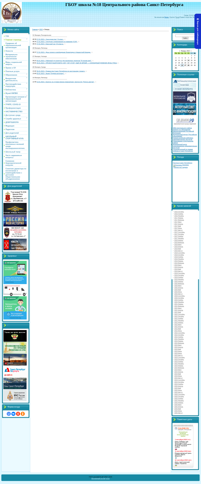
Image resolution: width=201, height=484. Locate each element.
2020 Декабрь (179, 302)
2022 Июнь (178, 331)
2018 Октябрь (179, 255)
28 (188, 65)
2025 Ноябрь (178, 398)
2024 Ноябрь (178, 384)
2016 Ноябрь (178, 214)
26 (182, 65)
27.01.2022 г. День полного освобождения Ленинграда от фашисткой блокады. (64, 52)
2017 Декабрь (179, 238)
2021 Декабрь (179, 320)
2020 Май (177, 290)
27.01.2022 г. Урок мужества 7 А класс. (50, 39)
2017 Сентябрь (179, 232)
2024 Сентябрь (179, 380)
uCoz (108, 478)
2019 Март (178, 265)
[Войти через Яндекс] (18, 414)
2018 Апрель (178, 246)
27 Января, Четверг (40, 56)
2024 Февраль (179, 368)
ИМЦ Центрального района (182, 128)
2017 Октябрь (179, 234)
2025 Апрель (178, 386)
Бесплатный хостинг (98, 478)
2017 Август (178, 230)
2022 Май (177, 329)
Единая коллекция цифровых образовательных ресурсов (183, 138)
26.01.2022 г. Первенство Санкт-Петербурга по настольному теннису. (61, 71)
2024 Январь (178, 365)
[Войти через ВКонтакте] (13, 414)
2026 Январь (178, 402)
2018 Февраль (179, 242)
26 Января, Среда (39, 67)
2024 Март (178, 370)
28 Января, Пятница (40, 48)
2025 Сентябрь (179, 394)
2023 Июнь (178, 351)
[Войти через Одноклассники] (23, 414)
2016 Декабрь (179, 216)
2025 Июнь (178, 390)
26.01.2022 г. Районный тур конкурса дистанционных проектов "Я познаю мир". (64, 60)
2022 (41, 29)
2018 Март (178, 244)
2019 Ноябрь (178, 277)
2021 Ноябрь (178, 318)
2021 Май (177, 312)
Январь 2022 (185, 51)
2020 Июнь (178, 292)
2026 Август (178, 413)
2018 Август (178, 251)
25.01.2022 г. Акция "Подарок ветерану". (50, 73)
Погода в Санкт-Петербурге (182, 163)
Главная (35, 29)
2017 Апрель (178, 224)
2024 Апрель (178, 372)
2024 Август (178, 378)
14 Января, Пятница (40, 77)
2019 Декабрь (179, 279)
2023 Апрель (178, 347)
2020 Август (178, 294)
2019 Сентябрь (179, 273)
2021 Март (178, 308)
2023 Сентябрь (179, 357)
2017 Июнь (178, 228)
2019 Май (177, 269)
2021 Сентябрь (179, 314)
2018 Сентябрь (179, 253)
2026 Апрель (178, 407)
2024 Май (177, 374)
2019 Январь (178, 261)
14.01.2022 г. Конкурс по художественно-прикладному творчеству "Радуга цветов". (65, 82)
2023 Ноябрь (178, 361)
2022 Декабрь (179, 339)
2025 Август (178, 392)
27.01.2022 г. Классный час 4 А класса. (50, 44)
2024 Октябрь (179, 382)
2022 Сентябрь (179, 333)
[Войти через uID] (9, 414)
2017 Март (178, 222)
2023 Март (178, 345)
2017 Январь (178, 218)
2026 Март (178, 404)
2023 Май (177, 349)
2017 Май (177, 226)
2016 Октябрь (179, 212)
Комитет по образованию (181, 129)
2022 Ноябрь (178, 337)
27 (185, 65)
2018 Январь (178, 240)
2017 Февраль (179, 220)
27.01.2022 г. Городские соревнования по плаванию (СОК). (57, 41)
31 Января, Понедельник (42, 35)
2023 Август (178, 355)
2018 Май (177, 248)
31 (176, 68)
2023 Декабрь (179, 363)
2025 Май (177, 388)
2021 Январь (178, 304)
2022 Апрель (178, 326)
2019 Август (178, 271)
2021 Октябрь (179, 316)
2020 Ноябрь (178, 300)
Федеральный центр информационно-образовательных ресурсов (185, 146)
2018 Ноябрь (178, 257)
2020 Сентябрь (179, 296)
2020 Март (178, 285)
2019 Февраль (179, 263)
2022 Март (178, 324)
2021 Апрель (178, 310)
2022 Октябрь (179, 335)
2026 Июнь (178, 411)
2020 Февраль (179, 283)
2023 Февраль (179, 343)
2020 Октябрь (179, 298)
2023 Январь (178, 341)
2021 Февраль (179, 306)
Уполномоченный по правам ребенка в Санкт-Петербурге (183, 150)
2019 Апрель (178, 267)
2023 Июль (178, 353)
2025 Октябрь (179, 396)
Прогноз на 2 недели (180, 167)
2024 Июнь (178, 376)
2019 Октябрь (179, 275)
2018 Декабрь (179, 259)
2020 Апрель (178, 287)
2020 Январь (178, 281)
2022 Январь (178, 322)
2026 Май (177, 409)
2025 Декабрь (179, 400)
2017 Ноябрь (178, 236)
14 (188, 60)
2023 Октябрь (179, 359)
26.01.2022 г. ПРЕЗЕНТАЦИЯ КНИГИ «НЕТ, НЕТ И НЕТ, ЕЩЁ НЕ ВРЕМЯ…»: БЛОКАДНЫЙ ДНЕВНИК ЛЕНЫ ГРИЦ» (77, 63)
